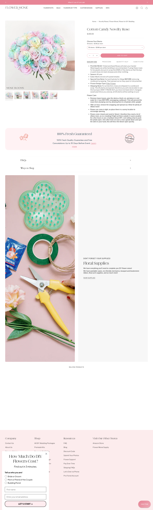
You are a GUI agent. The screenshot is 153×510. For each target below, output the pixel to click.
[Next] (147, 2)
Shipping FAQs (69, 468)
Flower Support (70, 460)
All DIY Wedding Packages (44, 443)
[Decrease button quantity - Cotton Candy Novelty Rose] (89, 55)
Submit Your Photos (71, 455)
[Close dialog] (46, 454)
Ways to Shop (27, 168)
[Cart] (146, 8)
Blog (65, 447)
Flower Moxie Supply (101, 447)
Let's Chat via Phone (71, 472)
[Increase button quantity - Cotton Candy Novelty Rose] (97, 55)
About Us (8, 447)
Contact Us (9, 443)
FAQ (65, 443)
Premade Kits (39, 447)
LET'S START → (25, 503)
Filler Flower (111, 84)
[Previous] (6, 2)
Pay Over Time (69, 464)
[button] (48, 8)
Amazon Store (98, 443)
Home (94, 21)
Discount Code (69, 451)
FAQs (23, 160)
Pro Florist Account (71, 476)
